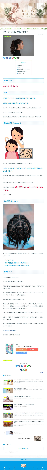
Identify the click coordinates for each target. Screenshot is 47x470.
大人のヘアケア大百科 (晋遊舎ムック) (24, 346)
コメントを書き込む (23, 448)
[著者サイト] (21, 370)
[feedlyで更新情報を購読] (23, 370)
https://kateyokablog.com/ (9, 330)
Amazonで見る (21, 349)
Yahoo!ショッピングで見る (21, 352)
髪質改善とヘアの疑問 (8, 360)
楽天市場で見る (32, 349)
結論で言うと (21, 65)
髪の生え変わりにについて (24, 69)
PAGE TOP (24, 459)
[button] (43, 245)
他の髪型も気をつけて (23, 71)
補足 (19, 67)
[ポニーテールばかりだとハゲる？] (10, 58)
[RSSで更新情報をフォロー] (26, 370)
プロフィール (21, 73)
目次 (22, 62)
